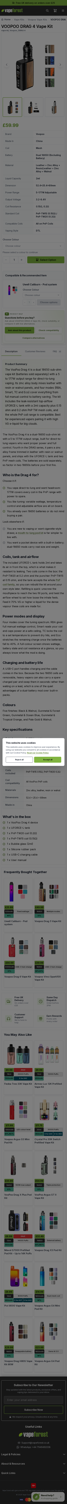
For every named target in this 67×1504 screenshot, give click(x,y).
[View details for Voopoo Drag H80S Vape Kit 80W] (18, 1331)
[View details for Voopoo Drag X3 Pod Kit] (48, 1220)
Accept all (47, 759)
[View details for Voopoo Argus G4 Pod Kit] (48, 1331)
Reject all (19, 759)
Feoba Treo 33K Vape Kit (18, 1083)
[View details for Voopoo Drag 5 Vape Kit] (48, 891)
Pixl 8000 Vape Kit (14, 1305)
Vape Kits (19, 19)
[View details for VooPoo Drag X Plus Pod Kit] (18, 1165)
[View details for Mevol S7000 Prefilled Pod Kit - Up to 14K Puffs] (18, 1220)
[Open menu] (63, 10)
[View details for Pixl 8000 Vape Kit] (18, 1276)
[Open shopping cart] (55, 10)
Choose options (48, 302)
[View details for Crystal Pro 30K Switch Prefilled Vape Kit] (48, 1109)
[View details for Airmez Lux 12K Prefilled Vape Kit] (48, 1054)
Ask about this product (19, 330)
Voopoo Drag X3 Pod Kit (48, 1250)
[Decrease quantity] (6, 260)
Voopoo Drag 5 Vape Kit (48, 921)
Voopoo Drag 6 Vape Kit (17, 976)
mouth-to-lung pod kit (30, 532)
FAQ (57, 351)
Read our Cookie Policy (38, 753)
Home (7, 19)
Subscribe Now (33, 1409)
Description (11, 351)
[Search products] (47, 10)
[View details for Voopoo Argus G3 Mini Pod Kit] (18, 1109)
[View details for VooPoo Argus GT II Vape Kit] (48, 1165)
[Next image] (60, 64)
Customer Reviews (35, 351)
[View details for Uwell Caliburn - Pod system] (18, 891)
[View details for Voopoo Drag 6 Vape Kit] (18, 947)
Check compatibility (49, 330)
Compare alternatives (33, 338)
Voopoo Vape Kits (37, 19)
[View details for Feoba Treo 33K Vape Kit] (18, 1054)
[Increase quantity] (21, 260)
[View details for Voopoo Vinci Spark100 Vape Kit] (48, 947)
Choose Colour (11, 239)
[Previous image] (7, 64)
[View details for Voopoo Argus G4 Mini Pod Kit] (48, 1276)
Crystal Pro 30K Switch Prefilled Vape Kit (47, 1141)
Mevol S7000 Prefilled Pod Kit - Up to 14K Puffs (18, 1252)
